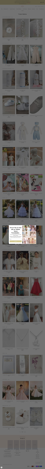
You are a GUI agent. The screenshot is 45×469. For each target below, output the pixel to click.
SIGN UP (15, 241)
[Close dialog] (35, 226)
